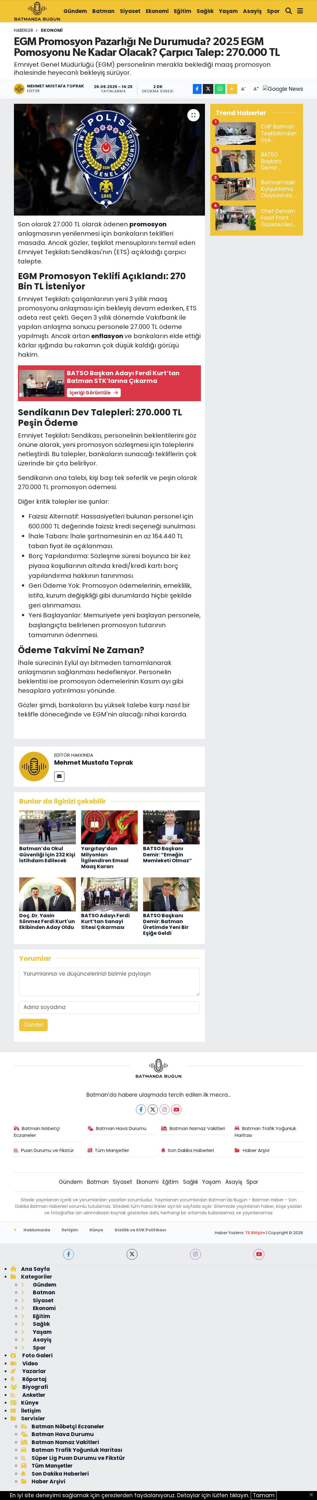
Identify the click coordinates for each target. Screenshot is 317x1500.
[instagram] (195, 1254)
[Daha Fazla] (232, 89)
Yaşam (228, 11)
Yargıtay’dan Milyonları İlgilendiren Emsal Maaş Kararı (104, 857)
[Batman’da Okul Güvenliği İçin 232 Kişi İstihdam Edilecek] (47, 827)
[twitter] (132, 1254)
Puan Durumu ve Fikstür (47, 1150)
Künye (96, 1230)
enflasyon (107, 336)
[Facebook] (141, 1109)
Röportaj (33, 1379)
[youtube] (259, 1254)
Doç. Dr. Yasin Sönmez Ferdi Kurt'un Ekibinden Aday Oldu (47, 921)
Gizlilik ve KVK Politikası (140, 1230)
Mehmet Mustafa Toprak (93, 762)
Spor (273, 11)
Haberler (23, 30)
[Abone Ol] (283, 89)
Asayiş (252, 11)
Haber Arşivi (256, 1150)
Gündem (75, 11)
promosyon (148, 224)
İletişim (70, 1230)
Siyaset (130, 11)
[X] (153, 1109)
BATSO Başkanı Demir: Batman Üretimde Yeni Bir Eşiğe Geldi (166, 924)
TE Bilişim (255, 1233)
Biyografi (34, 1387)
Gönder (34, 1024)
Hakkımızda (36, 1230)
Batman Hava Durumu (121, 1128)
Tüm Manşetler (112, 1150)
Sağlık (205, 11)
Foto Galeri (37, 1355)
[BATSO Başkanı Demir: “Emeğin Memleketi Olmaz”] (171, 827)
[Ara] (289, 11)
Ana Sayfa (35, 1269)
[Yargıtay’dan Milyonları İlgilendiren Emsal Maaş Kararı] (109, 827)
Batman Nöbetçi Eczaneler (37, 1131)
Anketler (33, 1395)
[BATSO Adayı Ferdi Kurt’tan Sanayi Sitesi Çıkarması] (109, 893)
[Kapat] (313, 1495)
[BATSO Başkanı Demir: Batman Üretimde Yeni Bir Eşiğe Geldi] (171, 893)
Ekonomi (157, 11)
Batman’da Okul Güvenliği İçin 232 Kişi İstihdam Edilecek (47, 854)
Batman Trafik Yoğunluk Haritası (265, 1131)
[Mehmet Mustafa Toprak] (34, 766)
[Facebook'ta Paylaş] (197, 89)
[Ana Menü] (300, 11)
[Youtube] (176, 1109)
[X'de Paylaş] (208, 89)
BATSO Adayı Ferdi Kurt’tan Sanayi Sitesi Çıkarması (105, 921)
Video (29, 1363)
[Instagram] (164, 1109)
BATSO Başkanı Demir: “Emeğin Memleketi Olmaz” (167, 854)
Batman (103, 11)
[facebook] (68, 1254)
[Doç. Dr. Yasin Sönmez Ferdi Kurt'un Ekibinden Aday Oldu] (47, 893)
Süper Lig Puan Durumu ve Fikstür (78, 1458)
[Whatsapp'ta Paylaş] (220, 89)
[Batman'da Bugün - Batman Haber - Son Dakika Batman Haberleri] (37, 11)
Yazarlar (33, 1371)
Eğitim (182, 11)
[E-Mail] (59, 776)
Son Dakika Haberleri (191, 1150)
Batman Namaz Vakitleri (197, 1128)
